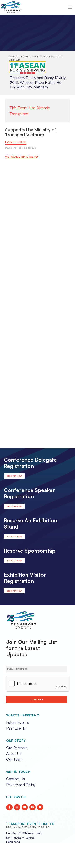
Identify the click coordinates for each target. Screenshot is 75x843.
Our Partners (16, 747)
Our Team (14, 759)
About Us (13, 753)
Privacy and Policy (20, 784)
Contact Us (15, 778)
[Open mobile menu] (70, 7)
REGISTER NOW (14, 476)
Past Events (16, 728)
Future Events (17, 722)
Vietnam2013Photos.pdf (22, 156)
